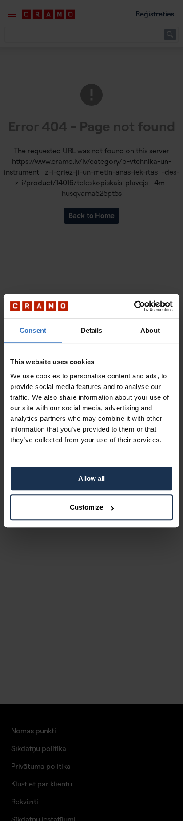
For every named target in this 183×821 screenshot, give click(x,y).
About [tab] (150, 330)
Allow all (91, 478)
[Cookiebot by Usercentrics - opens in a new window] (134, 306)
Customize (86, 507)
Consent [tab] (33, 330)
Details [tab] (92, 330)
